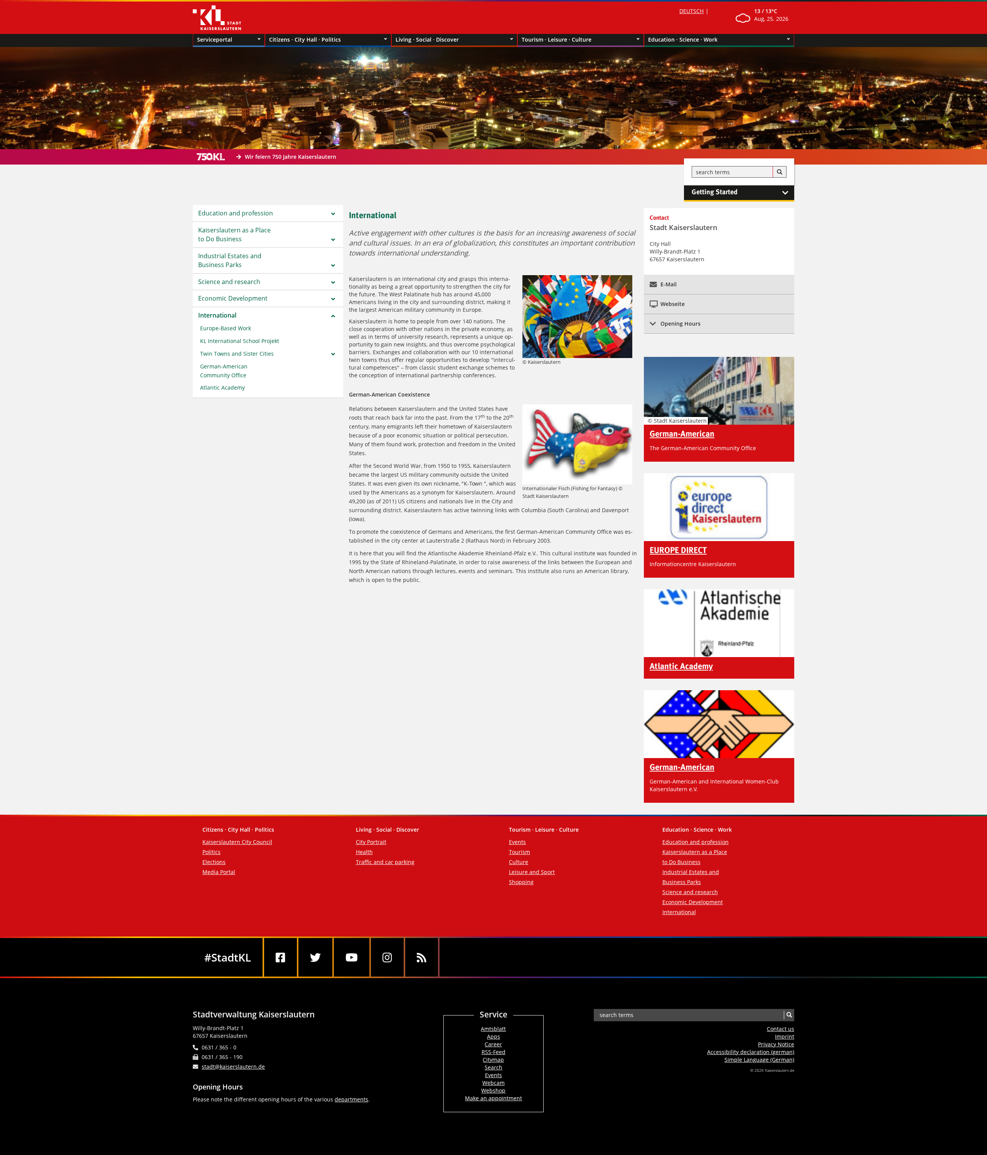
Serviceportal (214, 39)
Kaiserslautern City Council (237, 842)
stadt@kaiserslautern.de (233, 1066)
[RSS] (421, 957)
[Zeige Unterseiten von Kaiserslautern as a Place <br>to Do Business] (333, 240)
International (217, 315)
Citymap (493, 1059)
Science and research (229, 281)
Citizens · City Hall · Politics (305, 39)
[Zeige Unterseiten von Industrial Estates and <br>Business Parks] (333, 266)
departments (351, 1099)
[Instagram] (387, 957)
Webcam (493, 1082)
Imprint (784, 1036)
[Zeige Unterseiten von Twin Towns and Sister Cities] (333, 354)
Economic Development (233, 298)
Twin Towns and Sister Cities (237, 353)
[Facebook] (280, 957)
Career (493, 1044)
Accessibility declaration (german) (750, 1052)
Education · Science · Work (683, 39)
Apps (493, 1036)
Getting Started (715, 192)
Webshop (493, 1090)
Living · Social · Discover (427, 39)
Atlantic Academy (222, 387)
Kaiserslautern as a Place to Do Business (234, 234)
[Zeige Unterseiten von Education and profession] (333, 214)
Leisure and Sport (532, 872)
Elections (214, 862)
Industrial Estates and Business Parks (229, 260)
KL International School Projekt (239, 341)
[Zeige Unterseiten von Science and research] (333, 282)
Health (364, 852)
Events (517, 842)
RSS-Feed (493, 1052)
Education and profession (235, 213)
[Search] (780, 172)
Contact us (780, 1028)
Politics (211, 852)
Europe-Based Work (225, 328)
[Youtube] (351, 957)
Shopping (521, 882)
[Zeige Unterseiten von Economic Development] (333, 299)
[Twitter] (315, 957)
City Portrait (371, 842)
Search (493, 1067)
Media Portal (218, 872)
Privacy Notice (776, 1044)
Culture (518, 862)
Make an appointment (493, 1098)
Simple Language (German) (759, 1059)
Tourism (519, 852)
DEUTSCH (691, 11)
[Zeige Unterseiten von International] (333, 316)
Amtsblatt (493, 1028)
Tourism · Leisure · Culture (556, 39)
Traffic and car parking (385, 862)
